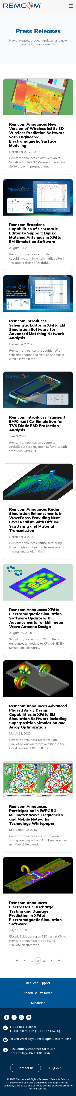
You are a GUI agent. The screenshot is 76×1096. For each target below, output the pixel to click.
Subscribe (38, 1003)
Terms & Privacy (60, 1079)
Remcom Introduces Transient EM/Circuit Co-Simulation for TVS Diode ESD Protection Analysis (37, 423)
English (54, 1068)
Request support (38, 983)
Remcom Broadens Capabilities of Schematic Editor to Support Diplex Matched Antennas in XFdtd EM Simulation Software (35, 233)
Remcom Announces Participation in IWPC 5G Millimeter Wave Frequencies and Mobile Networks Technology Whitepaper (36, 815)
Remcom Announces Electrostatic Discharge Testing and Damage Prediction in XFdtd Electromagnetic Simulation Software (35, 913)
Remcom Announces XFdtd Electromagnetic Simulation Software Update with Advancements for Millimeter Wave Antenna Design (36, 618)
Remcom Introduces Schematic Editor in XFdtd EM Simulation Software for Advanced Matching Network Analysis (37, 329)
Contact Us (25, 1068)
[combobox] (56, 1068)
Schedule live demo (38, 993)
